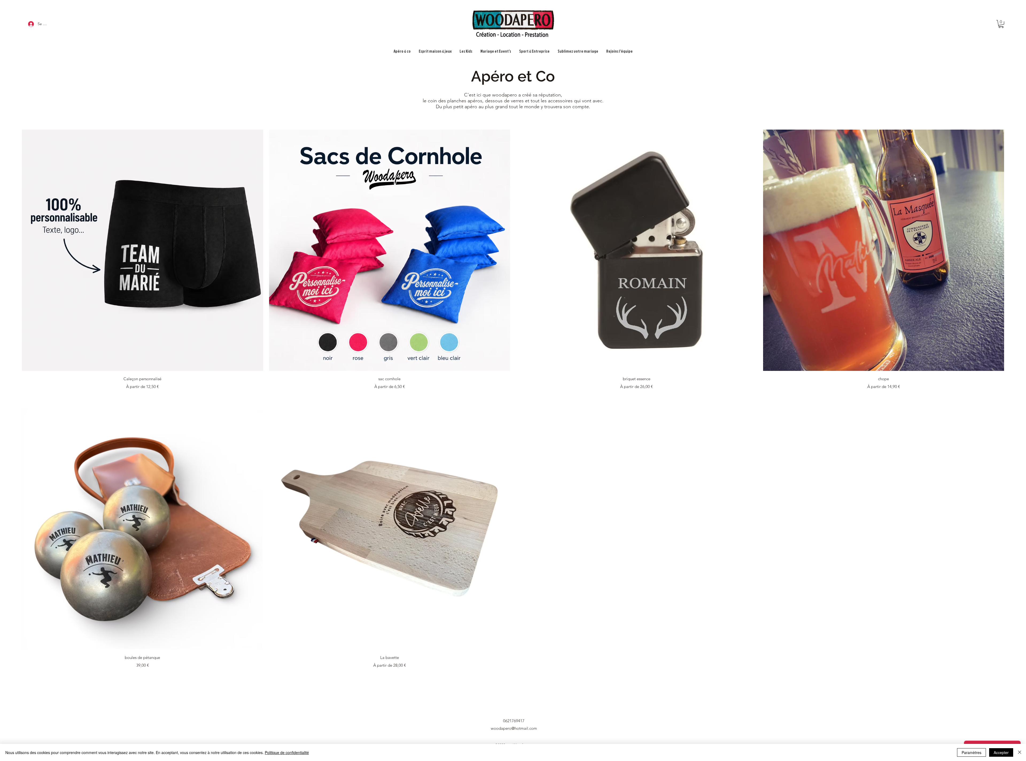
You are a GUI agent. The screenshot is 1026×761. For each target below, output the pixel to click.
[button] (1001, 24)
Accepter (1001, 752)
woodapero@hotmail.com (514, 728)
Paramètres (971, 752)
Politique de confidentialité (287, 752)
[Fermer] (1019, 752)
